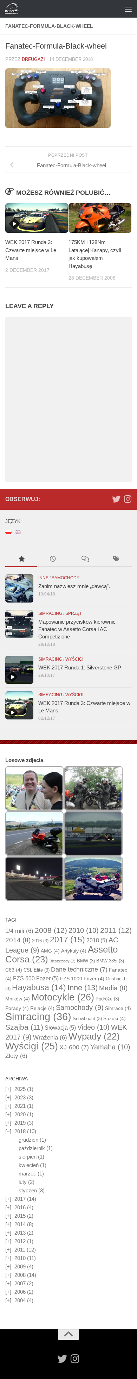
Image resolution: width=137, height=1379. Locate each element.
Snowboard (87, 1018)
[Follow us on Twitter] (116, 499)
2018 (96, 940)
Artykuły (73, 951)
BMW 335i (110, 960)
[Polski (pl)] (8, 532)
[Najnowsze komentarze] (84, 559)
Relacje (42, 1008)
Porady (17, 1008)
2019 (20, 1123)
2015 (20, 1216)
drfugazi (33, 59)
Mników (17, 999)
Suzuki (114, 1018)
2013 (20, 1233)
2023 (20, 1097)
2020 (20, 1114)
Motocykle (62, 997)
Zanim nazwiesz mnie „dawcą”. (74, 586)
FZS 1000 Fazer (82, 978)
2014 (18, 940)
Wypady (94, 1036)
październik (32, 1148)
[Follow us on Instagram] (127, 499)
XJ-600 (74, 1047)
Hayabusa (39, 987)
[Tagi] (116, 559)
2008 (51, 930)
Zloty (16, 1056)
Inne (43, 577)
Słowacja (60, 1028)
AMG (50, 951)
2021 (20, 1106)
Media (113, 988)
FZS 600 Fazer (36, 978)
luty (23, 1182)
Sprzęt (73, 613)
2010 (83, 930)
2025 (20, 1089)
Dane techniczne (79, 969)
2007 (20, 1283)
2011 (116, 930)
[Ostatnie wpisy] (52, 559)
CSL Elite (37, 970)
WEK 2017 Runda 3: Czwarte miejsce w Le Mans (30, 250)
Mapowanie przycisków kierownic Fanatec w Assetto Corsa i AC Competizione (77, 629)
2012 (20, 1241)
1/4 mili (19, 931)
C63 (13, 970)
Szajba (24, 1027)
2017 (67, 939)
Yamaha (110, 1047)
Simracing (50, 613)
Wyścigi (74, 659)
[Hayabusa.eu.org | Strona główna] (14, 9)
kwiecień (29, 1165)
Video (93, 1027)
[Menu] (128, 9)
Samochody (65, 577)
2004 (20, 1300)
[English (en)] (18, 532)
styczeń (28, 1190)
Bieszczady (63, 961)
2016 (40, 940)
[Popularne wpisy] (21, 559)
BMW (86, 960)
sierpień (28, 1157)
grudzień (28, 1140)
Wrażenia (50, 1037)
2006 (20, 1292)
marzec (27, 1174)
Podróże (107, 999)
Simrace (118, 1008)
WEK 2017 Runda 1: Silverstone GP (79, 667)
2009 (20, 1266)
